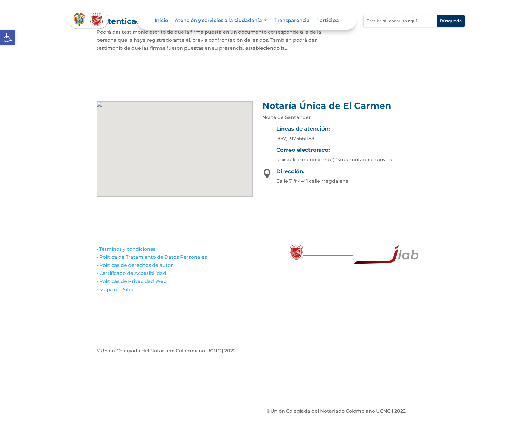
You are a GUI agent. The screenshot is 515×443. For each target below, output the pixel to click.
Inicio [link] (161, 20)
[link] (7, 37)
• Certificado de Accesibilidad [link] (131, 273)
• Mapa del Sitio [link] (115, 289)
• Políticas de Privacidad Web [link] (132, 281)
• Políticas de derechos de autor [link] (135, 265)
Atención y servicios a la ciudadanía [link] (218, 20)
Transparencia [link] (292, 20)
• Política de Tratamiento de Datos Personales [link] (152, 257)
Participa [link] (327, 20)
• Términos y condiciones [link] (126, 249)
